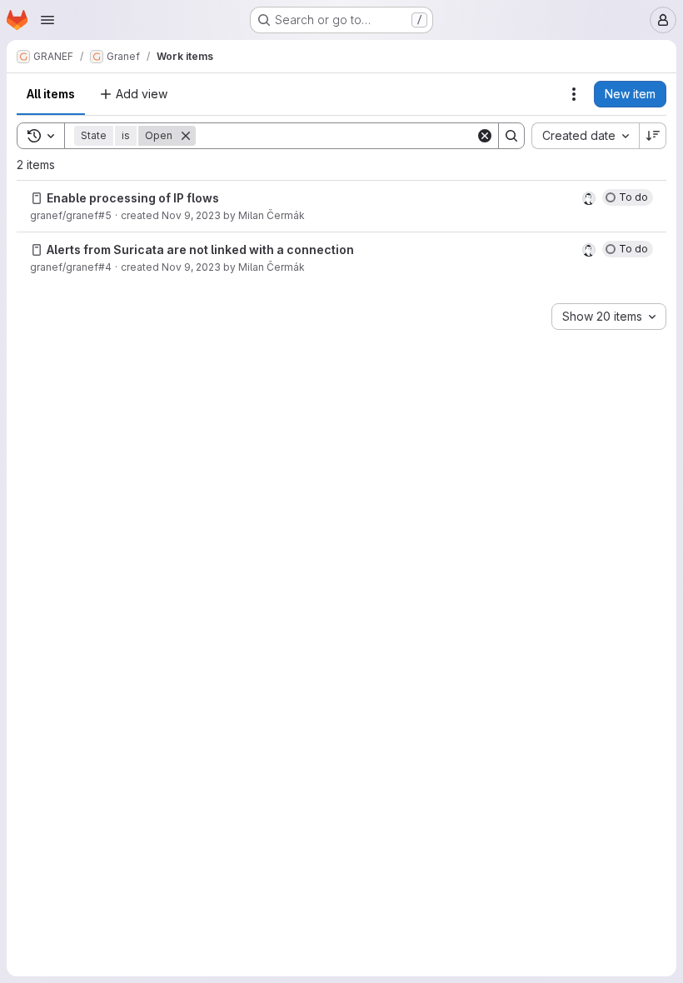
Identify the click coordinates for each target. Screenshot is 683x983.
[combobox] (585, 135)
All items (51, 94)
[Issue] (36, 198)
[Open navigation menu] (47, 20)
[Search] (511, 135)
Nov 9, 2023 (191, 215)
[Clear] (485, 136)
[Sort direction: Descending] (653, 135)
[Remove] (186, 136)
